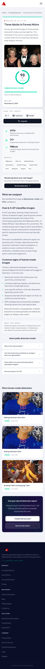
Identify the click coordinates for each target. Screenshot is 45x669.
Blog (3, 599)
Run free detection (21, 186)
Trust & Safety (6, 623)
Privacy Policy (6, 638)
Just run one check (22, 526)
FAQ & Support (7, 604)
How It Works (6, 575)
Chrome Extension (8, 579)
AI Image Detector (14, 13)
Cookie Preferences (9, 647)
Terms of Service (7, 642)
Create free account (22, 519)
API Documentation (8, 594)
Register (5, 656)
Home (4, 13)
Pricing (4, 584)
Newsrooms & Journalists (10, 618)
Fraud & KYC (6, 628)
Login (3, 652)
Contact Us (5, 608)
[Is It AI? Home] (4, 3)
